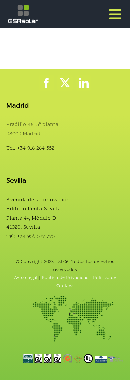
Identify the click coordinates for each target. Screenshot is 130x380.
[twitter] (65, 83)
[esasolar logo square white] (23, 7)
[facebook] (46, 83)
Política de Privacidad (65, 278)
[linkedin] (83, 83)
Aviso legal (26, 278)
